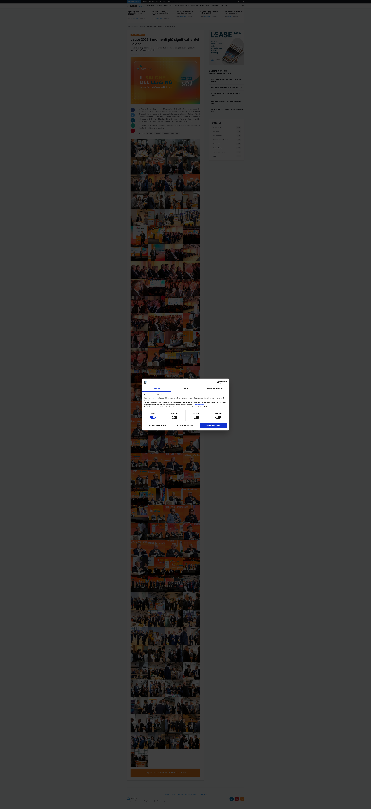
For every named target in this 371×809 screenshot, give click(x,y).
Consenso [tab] (156, 388)
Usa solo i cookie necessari (158, 425)
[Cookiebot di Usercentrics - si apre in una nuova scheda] (218, 382)
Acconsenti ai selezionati (185, 425)
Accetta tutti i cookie (213, 425)
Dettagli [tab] (185, 388)
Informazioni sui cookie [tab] (214, 388)
